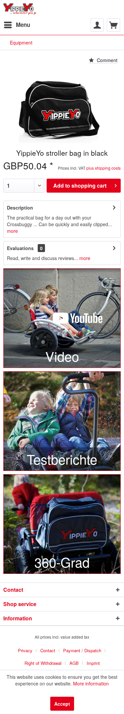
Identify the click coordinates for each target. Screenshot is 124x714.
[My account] (97, 25)
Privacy (25, 650)
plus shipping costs (103, 168)
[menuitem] (16, 25)
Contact (47, 650)
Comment (106, 60)
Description (20, 207)
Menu (23, 25)
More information (91, 683)
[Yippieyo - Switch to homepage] (21, 9)
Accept (62, 703)
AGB (74, 663)
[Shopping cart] (113, 25)
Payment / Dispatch (82, 650)
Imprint (93, 663)
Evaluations (20, 248)
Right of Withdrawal (43, 663)
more (12, 230)
